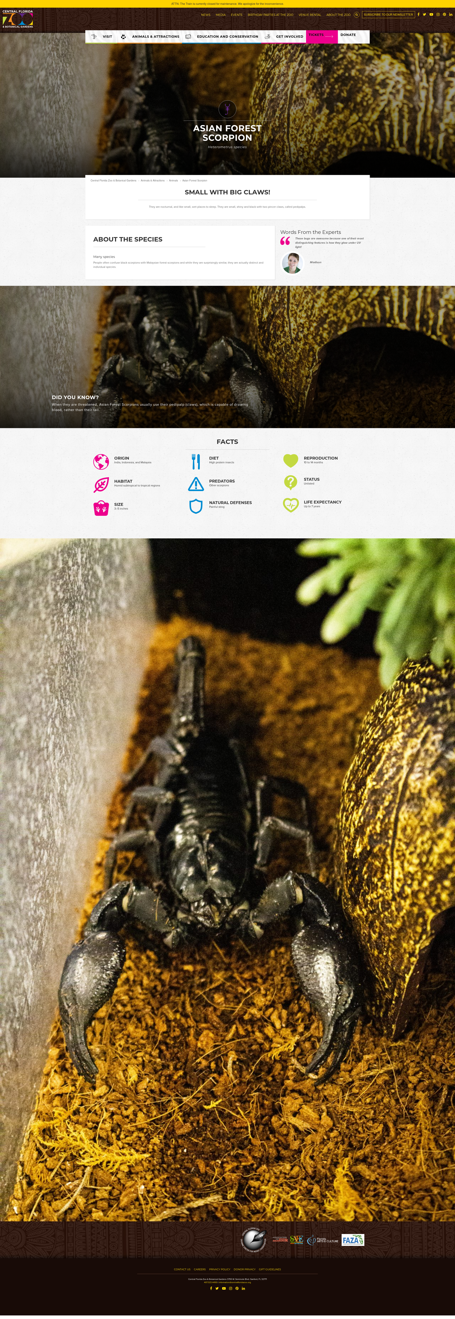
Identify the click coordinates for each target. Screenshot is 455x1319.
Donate (348, 35)
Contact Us (182, 1269)
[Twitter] (424, 14)
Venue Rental (310, 15)
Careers (200, 1269)
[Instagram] (438, 14)
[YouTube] (431, 14)
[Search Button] (357, 15)
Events (236, 15)
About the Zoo (338, 15)
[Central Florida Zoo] (18, 18)
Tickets (316, 35)
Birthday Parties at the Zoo (270, 15)
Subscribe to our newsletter (388, 14)
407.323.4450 (210, 1282)
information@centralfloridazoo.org (235, 1282)
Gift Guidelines (270, 1269)
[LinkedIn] (450, 14)
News (205, 15)
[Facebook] (418, 14)
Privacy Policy (219, 1269)
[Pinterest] (444, 14)
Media (221, 15)
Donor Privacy (245, 1269)
